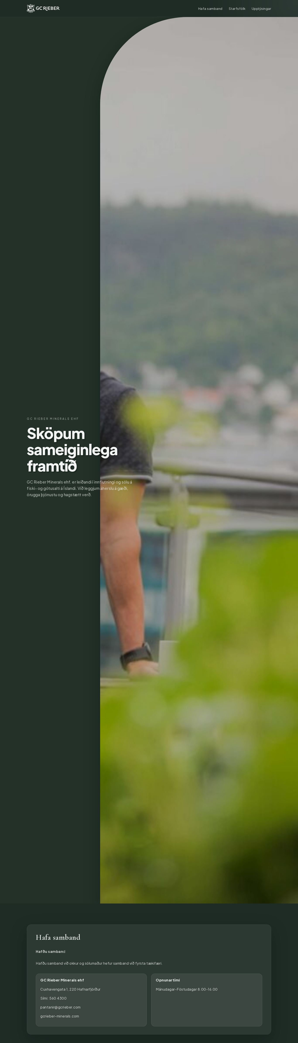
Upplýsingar (261, 8)
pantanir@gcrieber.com (60, 1007)
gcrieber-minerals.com (59, 1016)
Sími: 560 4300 (53, 998)
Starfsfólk (237, 8)
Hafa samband (210, 8)
